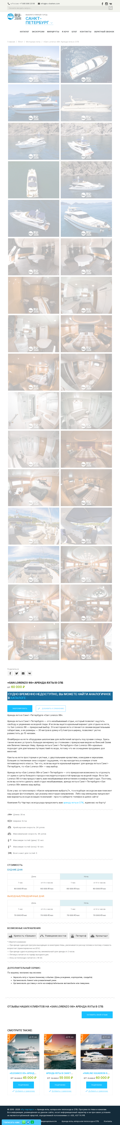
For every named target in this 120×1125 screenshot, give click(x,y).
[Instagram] (106, 4)
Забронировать (19, 708)
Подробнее (23, 1085)
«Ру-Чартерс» (27, 1109)
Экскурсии (38, 31)
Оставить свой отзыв (97, 1015)
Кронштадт (102, 935)
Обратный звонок (104, 31)
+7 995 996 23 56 (27, 3)
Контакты (85, 31)
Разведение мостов (55, 935)
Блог (74, 31)
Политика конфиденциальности (43, 1121)
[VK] (110, 4)
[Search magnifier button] (111, 8)
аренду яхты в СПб (73, 802)
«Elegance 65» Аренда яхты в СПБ (29, 1073)
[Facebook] (102, 4)
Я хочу (65, 31)
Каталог (24, 31)
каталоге (18, 698)
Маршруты (53, 31)
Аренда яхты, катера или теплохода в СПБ (80, 1121)
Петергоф (81, 935)
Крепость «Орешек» (25, 935)
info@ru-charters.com (50, 3)
